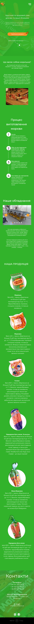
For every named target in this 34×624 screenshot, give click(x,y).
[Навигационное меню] (29, 4)
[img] (19, 45)
